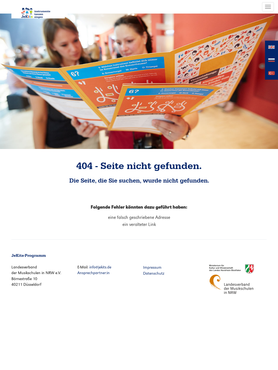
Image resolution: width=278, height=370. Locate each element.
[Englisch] (271, 46)
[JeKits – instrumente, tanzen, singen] (38, 9)
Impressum (152, 267)
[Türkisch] (271, 72)
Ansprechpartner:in (93, 272)
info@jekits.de (100, 267)
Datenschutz (153, 273)
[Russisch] (271, 59)
